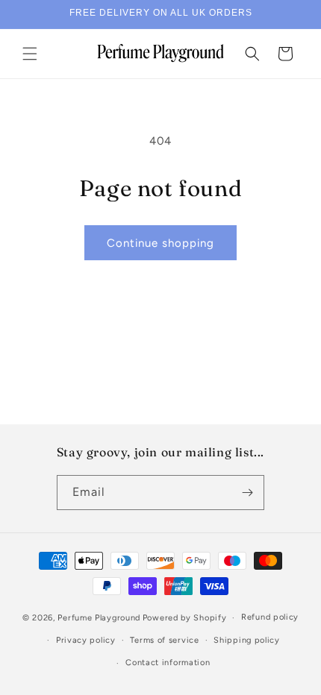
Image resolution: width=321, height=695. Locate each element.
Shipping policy (247, 640)
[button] (29, 53)
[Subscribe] (247, 492)
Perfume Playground (98, 618)
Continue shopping (160, 243)
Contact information (167, 662)
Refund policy (270, 617)
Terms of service (164, 640)
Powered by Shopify (185, 618)
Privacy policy (86, 640)
